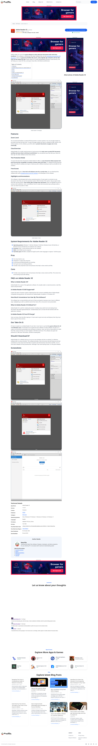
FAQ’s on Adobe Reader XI (18, 72)
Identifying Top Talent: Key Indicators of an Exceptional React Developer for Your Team (77, 681)
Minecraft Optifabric (19, 552)
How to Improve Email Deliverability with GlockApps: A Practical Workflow (39, 705)
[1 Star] (16, 32)
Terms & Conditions (82, 737)
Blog (34, 2)
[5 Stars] (21, 32)
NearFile (24, 542)
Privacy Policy (81, 735)
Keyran (16, 551)
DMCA (79, 739)
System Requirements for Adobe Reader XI (21, 67)
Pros (13, 69)
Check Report (25, 528)
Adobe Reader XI (24, 30)
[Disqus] (49, 602)
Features (14, 66)
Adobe (23, 512)
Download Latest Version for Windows (77, 30)
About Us (41, 2)
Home (27, 2)
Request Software (72, 737)
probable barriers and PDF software (29, 173)
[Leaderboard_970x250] (49, 13)
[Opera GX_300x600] (74, 55)
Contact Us (58, 2)
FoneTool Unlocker (19, 550)
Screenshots (15, 77)
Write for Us (49, 2)
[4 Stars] (20, 32)
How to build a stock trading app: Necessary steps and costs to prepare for (78, 713)
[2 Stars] (17, 32)
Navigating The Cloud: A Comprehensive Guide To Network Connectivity (18, 681)
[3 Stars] (18, 32)
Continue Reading (16, 691)
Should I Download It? (17, 75)
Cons (13, 71)
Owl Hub (17, 555)
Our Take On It (15, 74)
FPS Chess (17, 554)
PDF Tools (18, 23)
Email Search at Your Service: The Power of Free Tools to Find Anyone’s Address (19, 705)
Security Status (77, 32)
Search (93, 2)
